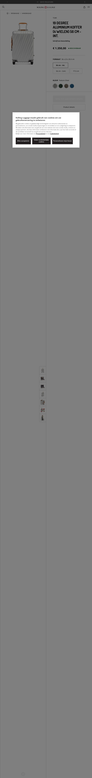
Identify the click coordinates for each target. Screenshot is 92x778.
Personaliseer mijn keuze (62, 141)
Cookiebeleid (54, 134)
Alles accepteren (23, 141)
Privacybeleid (40, 134)
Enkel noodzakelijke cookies (41, 141)
